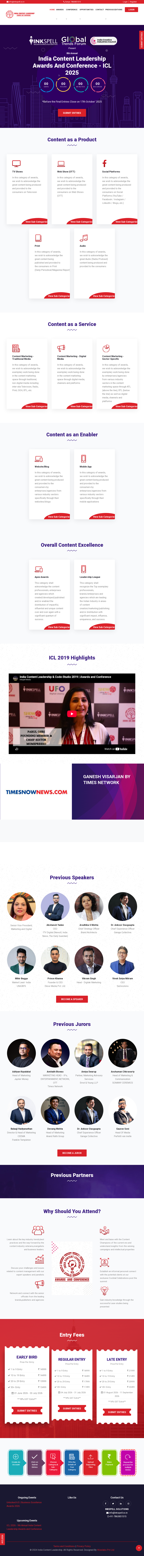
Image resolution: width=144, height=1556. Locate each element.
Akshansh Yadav (55, 925)
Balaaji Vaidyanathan (21, 1128)
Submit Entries (72, 113)
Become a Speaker (72, 999)
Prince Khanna (55, 978)
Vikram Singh (89, 978)
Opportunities (86, 10)
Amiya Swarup (88, 1071)
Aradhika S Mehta (89, 925)
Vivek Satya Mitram (122, 978)
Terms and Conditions (64, 1546)
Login (125, 2)
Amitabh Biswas (55, 1071)
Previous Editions (113, 10)
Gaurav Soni (122, 1128)
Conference (71, 10)
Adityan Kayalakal (21, 1071)
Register (133, 2)
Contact (99, 10)
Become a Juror (72, 1153)
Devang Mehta (55, 1128)
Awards (60, 10)
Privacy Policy (84, 1546)
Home (52, 10)
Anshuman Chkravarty (122, 1071)
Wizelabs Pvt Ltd (105, 1550)
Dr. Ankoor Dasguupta (122, 925)
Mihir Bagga (21, 978)
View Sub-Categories (37, 221)
